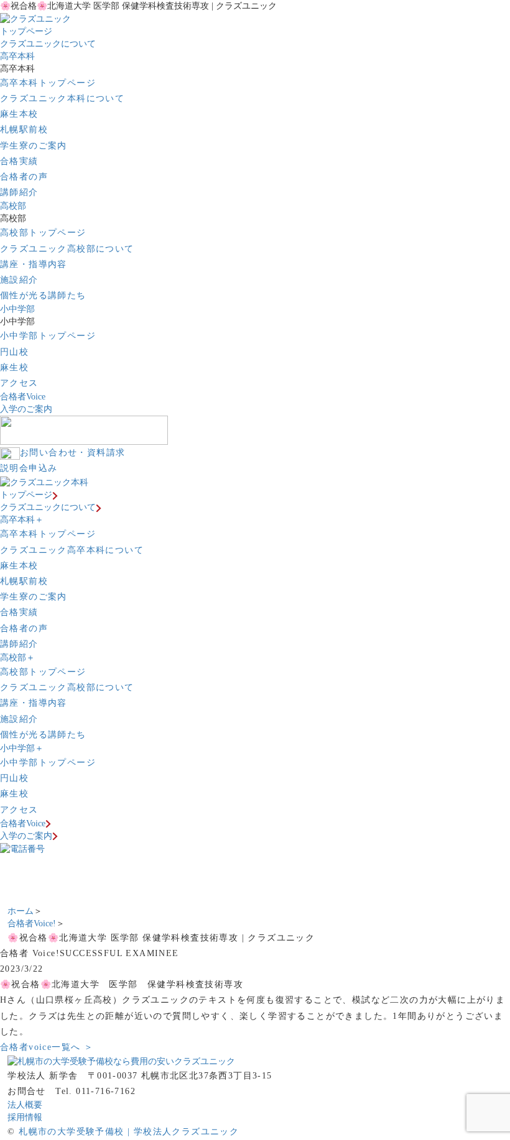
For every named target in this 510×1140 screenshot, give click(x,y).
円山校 (14, 352)
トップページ (26, 31)
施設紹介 (19, 280)
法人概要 (24, 1105)
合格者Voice (22, 396)
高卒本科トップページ (48, 83)
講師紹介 (19, 192)
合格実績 (19, 161)
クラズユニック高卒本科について (72, 550)
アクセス (19, 383)
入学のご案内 (26, 409)
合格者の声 (24, 176)
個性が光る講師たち (43, 295)
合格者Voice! (31, 923)
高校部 (13, 206)
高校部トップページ (43, 232)
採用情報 (24, 1117)
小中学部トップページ (48, 335)
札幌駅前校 (24, 129)
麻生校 (14, 367)
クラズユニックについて (48, 43)
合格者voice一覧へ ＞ (46, 1047)
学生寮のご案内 (33, 145)
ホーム (20, 911)
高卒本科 (17, 56)
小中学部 (17, 309)
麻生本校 (19, 114)
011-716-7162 (106, 1091)
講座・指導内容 (33, 264)
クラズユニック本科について (62, 98)
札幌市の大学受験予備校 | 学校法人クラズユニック (129, 1131)
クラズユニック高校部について (67, 248)
